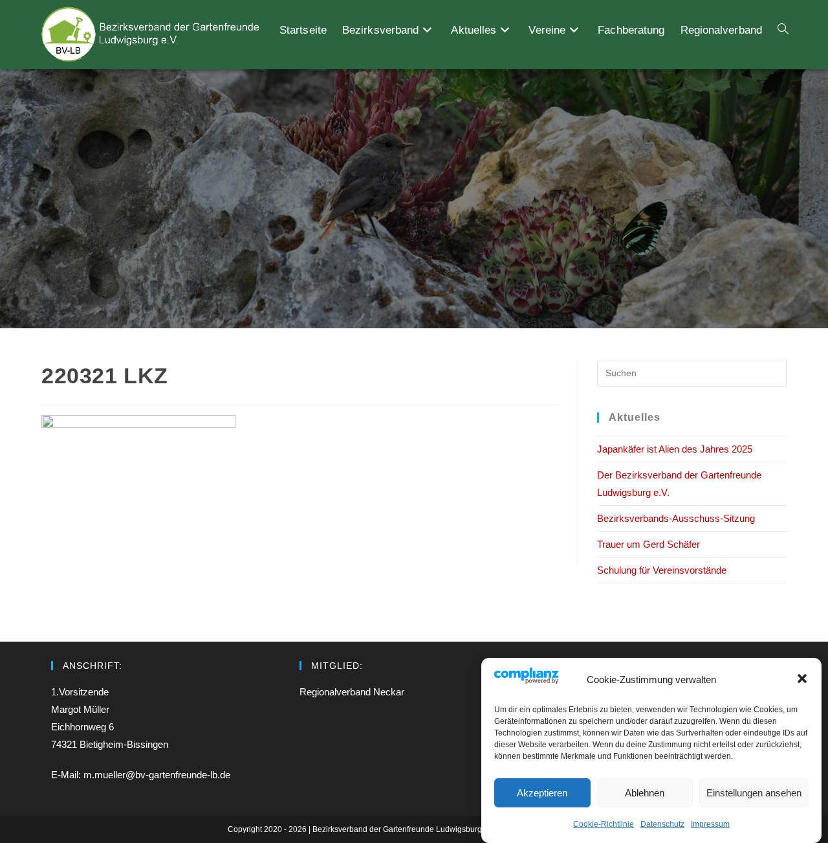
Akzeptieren (542, 792)
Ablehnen (644, 792)
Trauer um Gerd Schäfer (648, 544)
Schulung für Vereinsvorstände (661, 570)
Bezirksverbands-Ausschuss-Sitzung (676, 518)
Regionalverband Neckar (352, 691)
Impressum (710, 823)
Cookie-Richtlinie (603, 823)
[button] (802, 678)
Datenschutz (662, 823)
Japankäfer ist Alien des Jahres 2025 (674, 449)
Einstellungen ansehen (753, 792)
